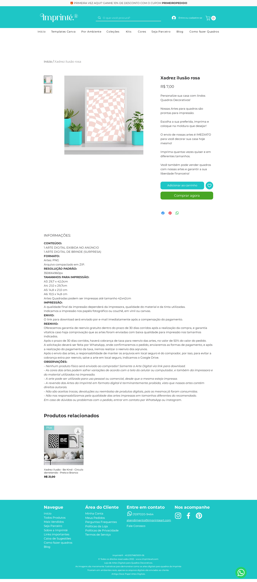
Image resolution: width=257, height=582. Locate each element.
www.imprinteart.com (147, 559)
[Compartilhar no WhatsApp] (177, 213)
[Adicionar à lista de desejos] (209, 185)
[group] (128, 456)
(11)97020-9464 (143, 514)
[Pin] (198, 515)
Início (48, 61)
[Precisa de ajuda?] (241, 572)
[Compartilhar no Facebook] (163, 213)
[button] (211, 18)
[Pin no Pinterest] (170, 213)
